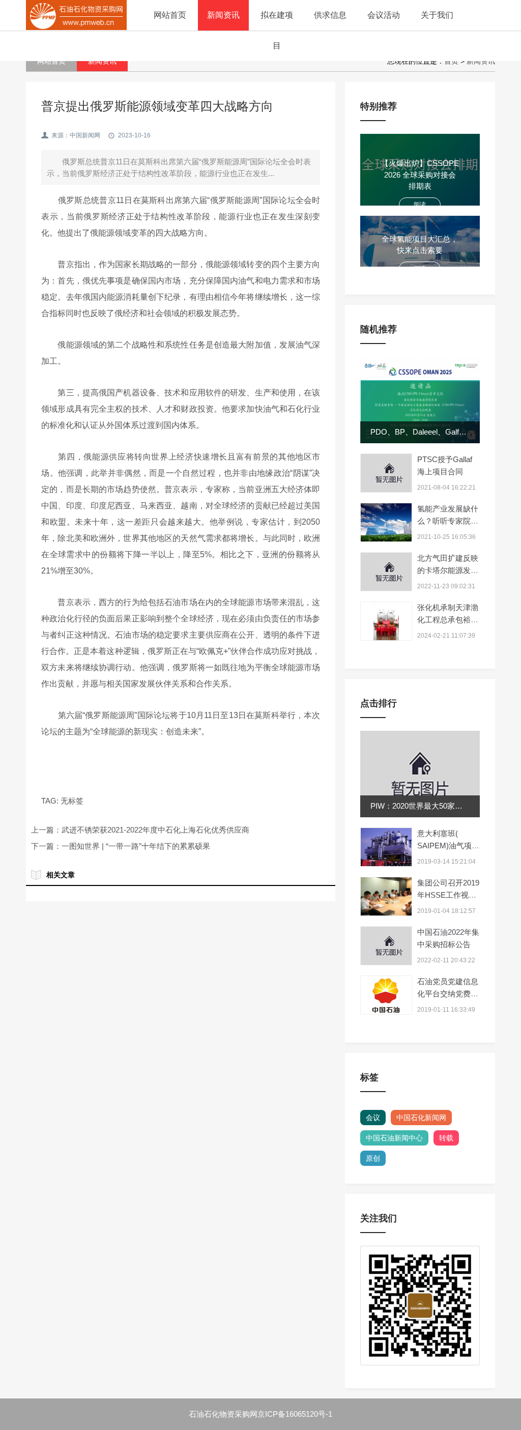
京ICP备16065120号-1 (294, 1414)
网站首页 (170, 15)
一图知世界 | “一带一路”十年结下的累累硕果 (136, 846)
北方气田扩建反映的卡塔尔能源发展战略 (447, 570)
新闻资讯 (223, 15)
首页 (451, 61)
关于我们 (437, 15)
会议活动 (383, 15)
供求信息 (330, 15)
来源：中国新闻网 (75, 135)
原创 (373, 1158)
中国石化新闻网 (421, 1117)
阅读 (420, 204)
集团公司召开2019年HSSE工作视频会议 (448, 894)
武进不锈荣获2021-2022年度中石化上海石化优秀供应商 (155, 829)
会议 (373, 1117)
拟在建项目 (276, 30)
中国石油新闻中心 (394, 1138)
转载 (446, 1138)
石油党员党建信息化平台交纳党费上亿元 (447, 993)
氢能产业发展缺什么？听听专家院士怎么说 (447, 520)
